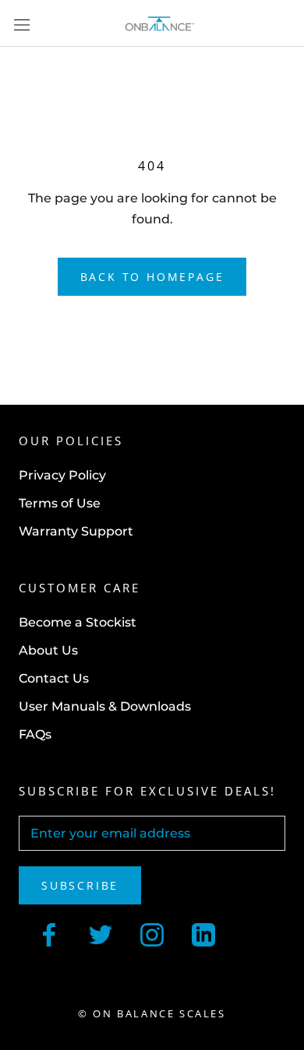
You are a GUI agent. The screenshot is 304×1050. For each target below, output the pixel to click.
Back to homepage (152, 276)
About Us (48, 650)
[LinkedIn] (203, 933)
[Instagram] (152, 933)
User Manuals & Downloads (105, 706)
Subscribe (79, 885)
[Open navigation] (22, 23)
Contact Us (54, 678)
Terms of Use (60, 503)
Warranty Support (76, 531)
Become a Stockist (77, 622)
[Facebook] (49, 933)
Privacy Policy (62, 475)
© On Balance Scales (151, 1013)
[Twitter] (100, 933)
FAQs (35, 734)
